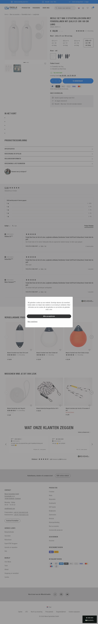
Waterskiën (52, 499)
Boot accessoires (15, 14)
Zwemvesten (52, 514)
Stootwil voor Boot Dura (59, 69)
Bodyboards (52, 511)
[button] (6, 444)
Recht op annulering (36, 612)
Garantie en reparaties (11, 547)
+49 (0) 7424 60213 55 (21, 514)
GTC (26, 612)
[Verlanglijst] (87, 8)
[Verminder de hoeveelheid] (52, 81)
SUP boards (52, 507)
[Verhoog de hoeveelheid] (59, 81)
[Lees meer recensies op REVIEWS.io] (83, 456)
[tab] (88, 226)
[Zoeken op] (87, 8)
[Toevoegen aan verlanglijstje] (45, 63)
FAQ (6, 551)
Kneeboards (52, 503)
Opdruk (20, 612)
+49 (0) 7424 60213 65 (20, 512)
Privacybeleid (49, 612)
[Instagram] (55, 594)
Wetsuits (51, 518)
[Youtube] (67, 594)
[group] (15, 188)
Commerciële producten (56, 530)
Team (6, 565)
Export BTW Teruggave (11, 543)
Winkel (7, 569)
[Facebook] (61, 594)
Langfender (36, 14)
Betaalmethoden (9, 532)
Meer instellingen (32, 321)
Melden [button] (42, 246)
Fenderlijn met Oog (57, 66)
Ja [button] (39, 246)
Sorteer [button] (7, 226)
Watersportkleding (54, 522)
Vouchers (51, 540)
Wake (50, 495)
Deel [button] (45, 246)
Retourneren (8, 539)
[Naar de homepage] (11, 8)
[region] (49, 444)
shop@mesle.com (10, 508)
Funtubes (51, 491)
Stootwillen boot (26, 14)
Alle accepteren (49, 316)
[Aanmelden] (83, 8)
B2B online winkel (63, 476)
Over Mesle (8, 562)
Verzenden (8, 536)
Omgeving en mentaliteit (12, 573)
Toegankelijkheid (61, 612)
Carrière (7, 577)
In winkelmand (78, 81)
